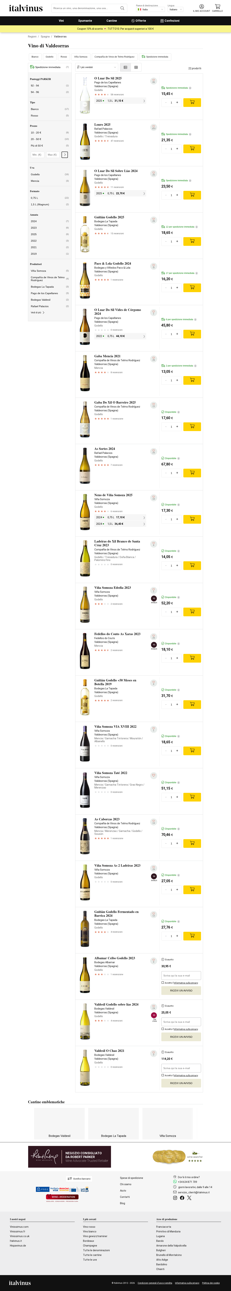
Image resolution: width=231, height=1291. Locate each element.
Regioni (32, 36)
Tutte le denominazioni (96, 1250)
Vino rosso (89, 1226)
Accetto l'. (181, 983)
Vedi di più (36, 312)
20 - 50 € (50, 139)
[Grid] (136, 67)
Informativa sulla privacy (187, 1283)
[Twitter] (190, 1198)
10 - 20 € (50, 132)
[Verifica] (65, 155)
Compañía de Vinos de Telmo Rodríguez (114, 57)
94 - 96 (50, 92)
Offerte (141, 20)
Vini (61, 20)
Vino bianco (89, 1231)
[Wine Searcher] (178, 1157)
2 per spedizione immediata (181, 365)
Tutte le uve (90, 1259)
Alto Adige (162, 1259)
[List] (125, 67)
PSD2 (44, 1189)
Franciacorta (163, 1226)
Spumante (85, 20)
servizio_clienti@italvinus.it (194, 1192)
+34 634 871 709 (187, 1181)
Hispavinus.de (18, 1245)
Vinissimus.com (19, 1226)
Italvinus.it (16, 1240)
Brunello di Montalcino (169, 1255)
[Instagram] (175, 1198)
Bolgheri (161, 1250)
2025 (50, 234)
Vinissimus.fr (17, 1231)
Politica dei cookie (211, 1283)
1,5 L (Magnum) (50, 204)
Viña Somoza (80, 57)
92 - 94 (50, 85)
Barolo (160, 1240)
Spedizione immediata (157, 57)
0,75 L (50, 197)
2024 (50, 221)
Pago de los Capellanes (50, 293)
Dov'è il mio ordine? (189, 1177)
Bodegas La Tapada (50, 286)
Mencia (50, 180)
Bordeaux (88, 1240)
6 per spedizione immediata (181, 319)
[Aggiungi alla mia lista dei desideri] (153, 775)
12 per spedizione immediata (181, 227)
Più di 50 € (50, 145)
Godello (49, 57)
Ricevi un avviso (181, 990)
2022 (50, 240)
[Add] (192, 102)
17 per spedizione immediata (181, 273)
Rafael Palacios (50, 306)
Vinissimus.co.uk (19, 1236)
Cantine (111, 20)
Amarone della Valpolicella (171, 1245)
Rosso (64, 57)
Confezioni (172, 20)
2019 (50, 253)
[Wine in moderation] (62, 1198)
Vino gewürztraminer (95, 1236)
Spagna (45, 36)
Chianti (160, 1269)
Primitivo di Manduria (168, 1231)
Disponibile (172, 412)
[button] (201, 8)
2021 (50, 247)
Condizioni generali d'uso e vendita (155, 1283)
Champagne (90, 1245)
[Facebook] (183, 1198)
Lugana (160, 1236)
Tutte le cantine (92, 1255)
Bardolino (161, 1264)
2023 (50, 227)
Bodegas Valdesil (50, 299)
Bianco (35, 57)
